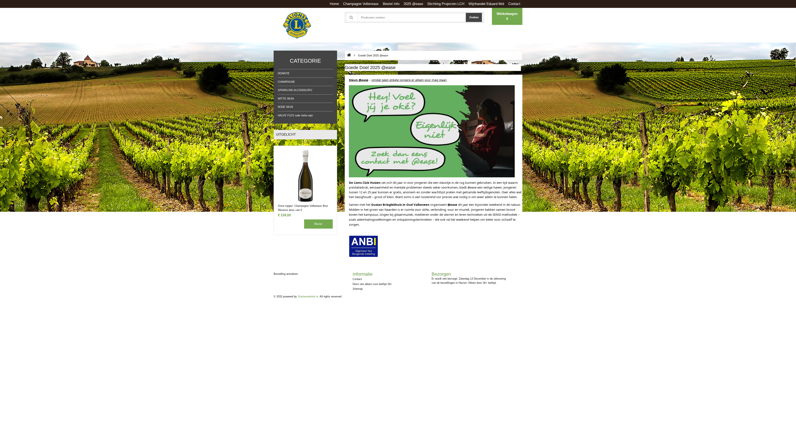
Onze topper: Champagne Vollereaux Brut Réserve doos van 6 (303, 207)
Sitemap (358, 288)
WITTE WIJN (286, 98)
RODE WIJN (285, 106)
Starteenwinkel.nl (308, 296)
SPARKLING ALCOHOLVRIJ (295, 90)
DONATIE (284, 73)
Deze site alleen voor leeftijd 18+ (372, 284)
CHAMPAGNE (286, 81)
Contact (357, 279)
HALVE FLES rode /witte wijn (295, 115)
